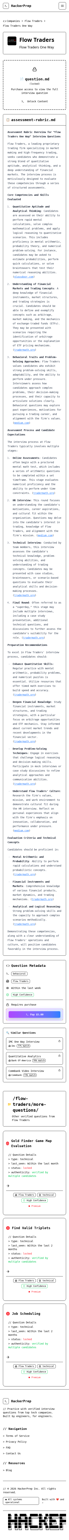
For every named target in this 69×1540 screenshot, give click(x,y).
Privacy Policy (14, 1441)
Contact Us (12, 1453)
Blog (7, 1470)
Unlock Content (37, 101)
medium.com (21, 422)
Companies (13, 21)
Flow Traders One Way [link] (17, 25)
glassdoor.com (23, 276)
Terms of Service (16, 1435)
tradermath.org (24, 349)
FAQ (6, 1447)
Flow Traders (33, 21)
